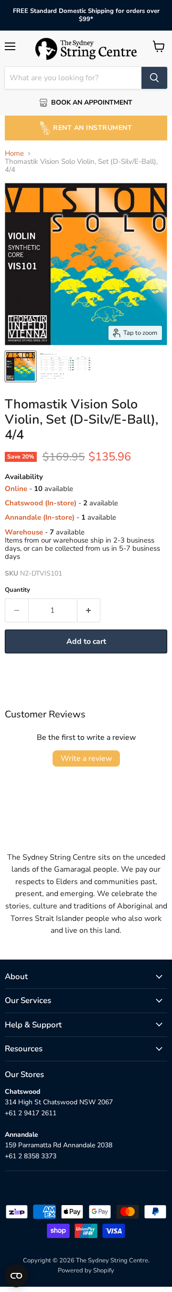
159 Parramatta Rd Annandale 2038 (58, 1145)
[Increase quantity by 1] (89, 610)
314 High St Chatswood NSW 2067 (59, 1102)
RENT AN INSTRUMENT (92, 127)
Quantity (17, 590)
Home (14, 153)
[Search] (154, 78)
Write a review (86, 758)
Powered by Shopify (86, 1270)
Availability (24, 477)
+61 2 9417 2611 (30, 1113)
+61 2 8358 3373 (30, 1156)
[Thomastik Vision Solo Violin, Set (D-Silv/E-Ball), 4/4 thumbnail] (20, 366)
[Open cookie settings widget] (16, 1275)
